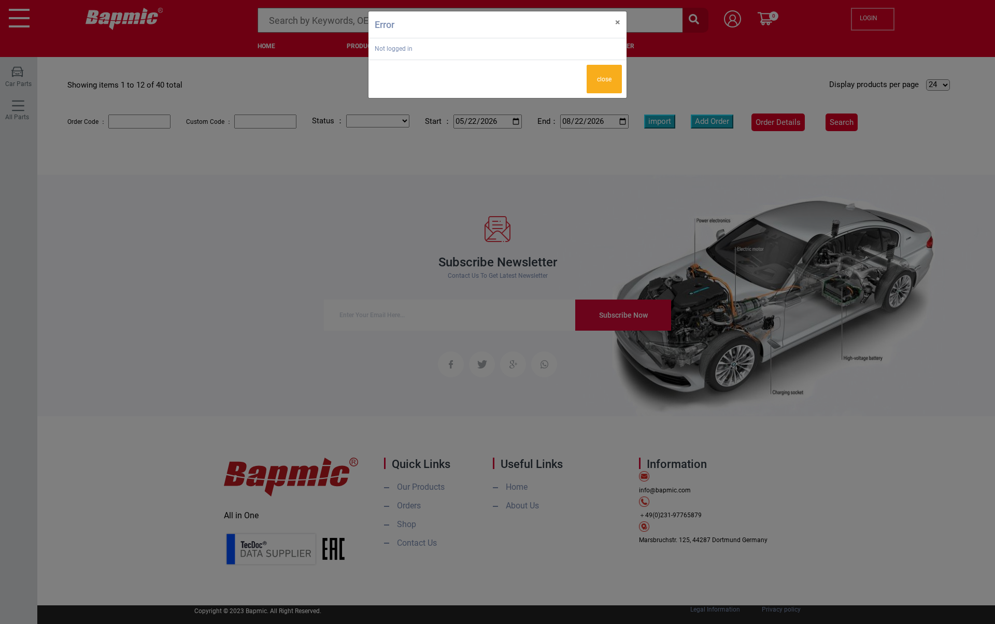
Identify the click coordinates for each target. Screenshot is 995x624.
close (604, 79)
